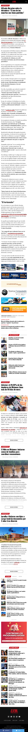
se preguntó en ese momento (15, 233)
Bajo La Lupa (15, 720)
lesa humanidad (11, 317)
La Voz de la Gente (7, 720)
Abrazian (15, 315)
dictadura (21, 315)
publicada (16, 562)
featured (4, 317)
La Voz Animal (21, 720)
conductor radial (10, 110)
